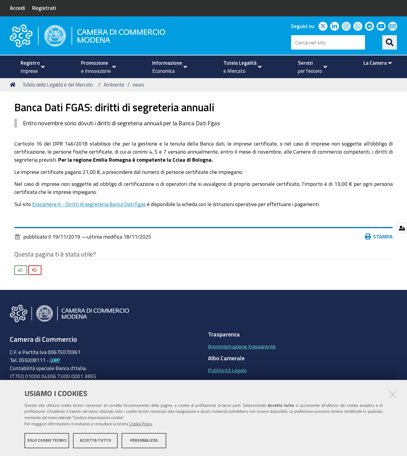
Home (14, 85)
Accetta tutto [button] (95, 440)
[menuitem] (30, 66)
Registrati (44, 7)
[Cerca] (389, 42)
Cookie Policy (140, 424)
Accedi (17, 7)
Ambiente (114, 84)
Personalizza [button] (144, 440)
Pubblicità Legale (227, 370)
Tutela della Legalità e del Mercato (58, 84)
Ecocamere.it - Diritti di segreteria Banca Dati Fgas (89, 204)
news (138, 84)
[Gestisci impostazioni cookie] (402, 228)
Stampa (383, 236)
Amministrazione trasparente (242, 346)
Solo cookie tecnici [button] (47, 440)
